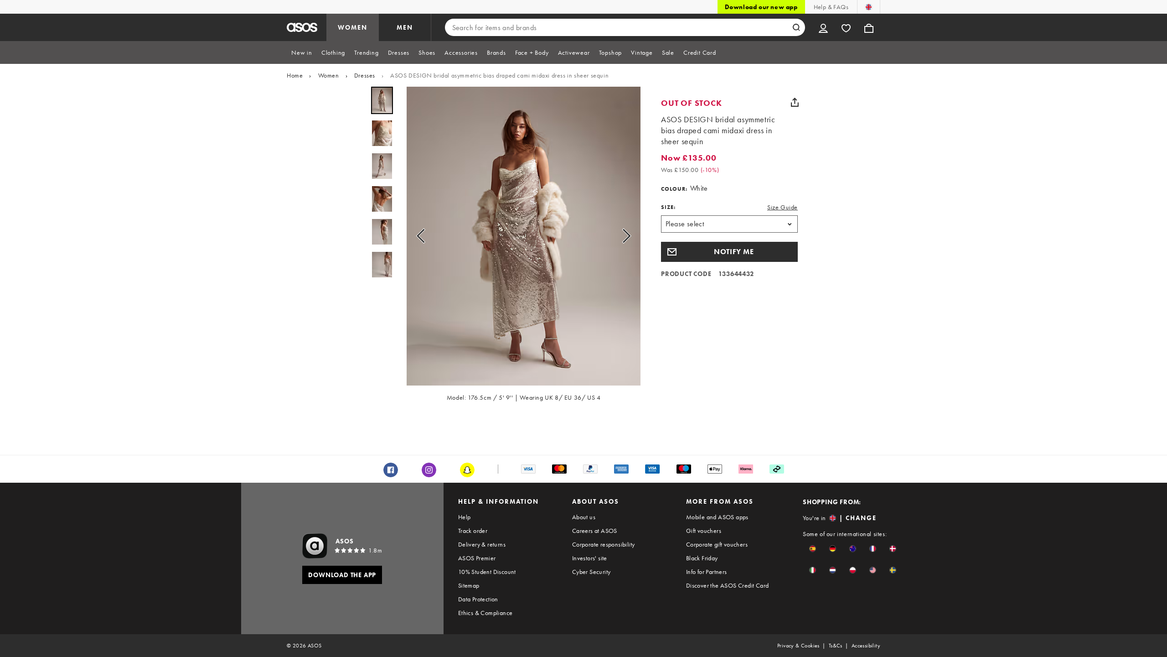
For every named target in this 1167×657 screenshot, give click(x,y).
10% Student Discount (487, 572)
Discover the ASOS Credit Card (727, 585)
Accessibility (866, 645)
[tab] (302, 52)
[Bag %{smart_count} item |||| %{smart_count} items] (868, 27)
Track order (472, 531)
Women (328, 75)
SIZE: (668, 207)
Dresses (364, 75)
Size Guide (782, 207)
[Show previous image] (423, 236)
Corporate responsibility (603, 544)
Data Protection (478, 599)
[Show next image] (624, 236)
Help (464, 517)
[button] (729, 252)
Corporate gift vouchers (717, 544)
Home (295, 75)
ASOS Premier (477, 558)
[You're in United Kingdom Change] (868, 7)
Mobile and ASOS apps (717, 517)
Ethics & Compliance (485, 613)
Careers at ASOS (594, 531)
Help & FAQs (831, 7)
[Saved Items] (846, 27)
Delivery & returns (482, 544)
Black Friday (702, 558)
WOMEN (352, 27)
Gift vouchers (703, 531)
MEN (405, 27)
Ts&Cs (835, 645)
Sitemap (469, 585)
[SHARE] (794, 102)
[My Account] (823, 27)
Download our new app (761, 7)
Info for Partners (706, 572)
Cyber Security (591, 572)
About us (583, 517)
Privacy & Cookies (798, 645)
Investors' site (589, 558)
